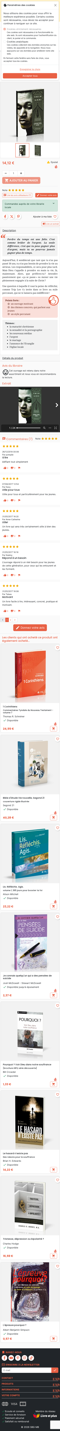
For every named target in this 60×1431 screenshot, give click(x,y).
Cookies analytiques (17, 41)
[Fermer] (55, 5)
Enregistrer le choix (30, 69)
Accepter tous (30, 75)
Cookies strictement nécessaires (24, 29)
